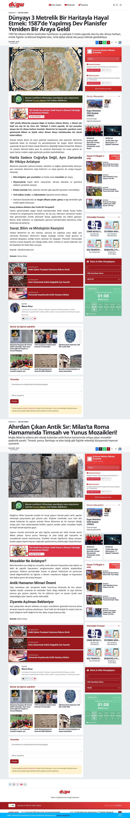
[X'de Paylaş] (100, 42)
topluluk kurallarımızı (29, 408)
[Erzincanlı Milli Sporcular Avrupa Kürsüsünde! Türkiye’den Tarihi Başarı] (94, 131)
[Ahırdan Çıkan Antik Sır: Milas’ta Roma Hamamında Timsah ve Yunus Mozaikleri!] (45, 476)
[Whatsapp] (25, 784)
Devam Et (24, 315)
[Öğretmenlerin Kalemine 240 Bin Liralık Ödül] (70, 336)
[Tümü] (119, 217)
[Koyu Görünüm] (114, 5)
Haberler (12, 13)
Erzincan (90, 138)
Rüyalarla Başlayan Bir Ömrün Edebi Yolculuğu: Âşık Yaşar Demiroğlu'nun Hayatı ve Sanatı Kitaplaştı (21, 348)
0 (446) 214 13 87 (94, 70)
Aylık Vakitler (92, 314)
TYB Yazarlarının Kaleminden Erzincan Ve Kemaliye (45, 346)
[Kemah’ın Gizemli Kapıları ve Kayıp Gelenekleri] (70, 361)
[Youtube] (34, 318)
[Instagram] (30, 318)
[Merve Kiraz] (15, 308)
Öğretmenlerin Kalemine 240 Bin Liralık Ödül (69, 346)
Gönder (14, 401)
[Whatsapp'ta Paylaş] (104, 42)
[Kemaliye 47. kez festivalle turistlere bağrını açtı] (21, 361)
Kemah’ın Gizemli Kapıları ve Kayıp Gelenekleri (69, 370)
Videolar (71, 5)
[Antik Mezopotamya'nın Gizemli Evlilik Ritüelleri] (46, 361)
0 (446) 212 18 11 (94, 83)
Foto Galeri (56, 5)
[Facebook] (27, 318)
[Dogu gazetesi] (16, 5)
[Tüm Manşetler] (119, 96)
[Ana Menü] (121, 5)
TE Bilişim (118, 805)
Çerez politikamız (63, 815)
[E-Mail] (23, 318)
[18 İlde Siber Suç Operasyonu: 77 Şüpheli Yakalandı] (113, 131)
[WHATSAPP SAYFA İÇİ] (47, 99)
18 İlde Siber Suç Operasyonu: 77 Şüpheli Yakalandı (112, 142)
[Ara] (117, 5)
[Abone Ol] (120, 42)
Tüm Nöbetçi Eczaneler (104, 89)
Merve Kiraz (27, 306)
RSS (12, 805)
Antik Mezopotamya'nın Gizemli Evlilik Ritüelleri (43, 370)
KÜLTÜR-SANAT (23, 13)
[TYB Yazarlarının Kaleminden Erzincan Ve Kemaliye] (46, 336)
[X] (14, 784)
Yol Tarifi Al (107, 70)
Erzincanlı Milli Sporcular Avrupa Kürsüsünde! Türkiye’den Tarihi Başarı (93, 144)
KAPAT (120, 815)
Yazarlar (84, 5)
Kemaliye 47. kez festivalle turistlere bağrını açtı (20, 370)
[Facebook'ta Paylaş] (97, 42)
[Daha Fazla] (108, 42)
